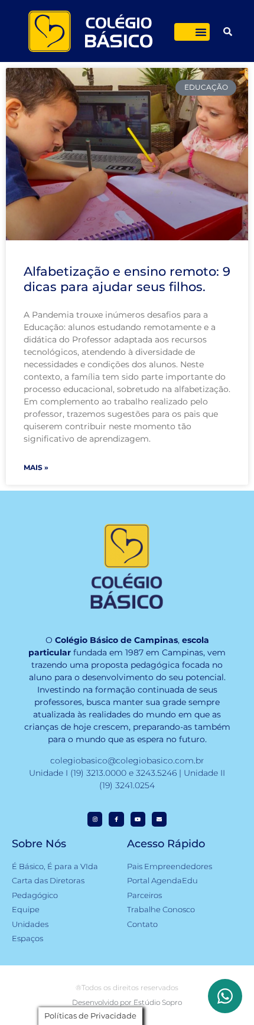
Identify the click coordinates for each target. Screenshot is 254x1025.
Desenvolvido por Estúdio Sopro (127, 1002)
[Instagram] (94, 819)
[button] (201, 32)
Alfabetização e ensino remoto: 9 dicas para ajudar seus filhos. (127, 278)
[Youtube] (138, 819)
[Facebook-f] (116, 819)
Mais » (36, 467)
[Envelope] (159, 819)
